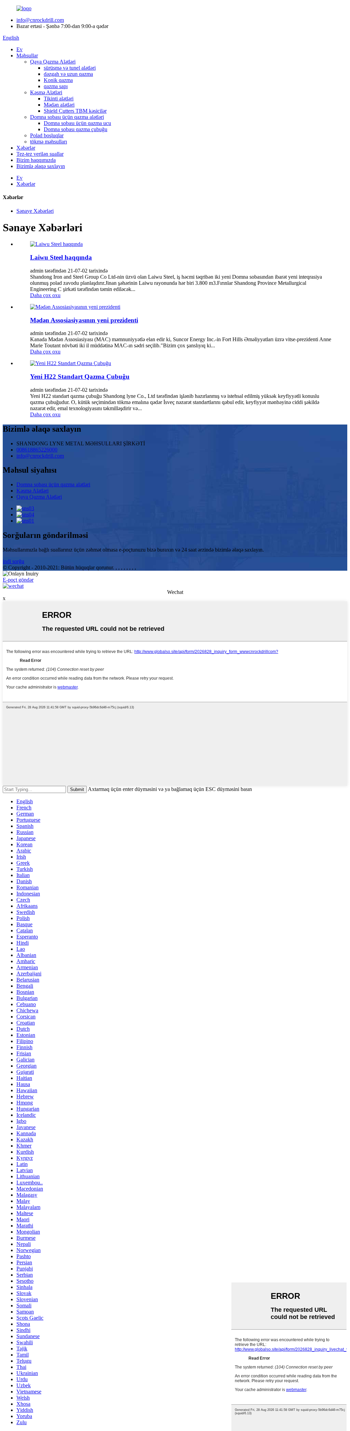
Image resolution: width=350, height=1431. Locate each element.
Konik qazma (58, 80)
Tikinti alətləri (58, 98)
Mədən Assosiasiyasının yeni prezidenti (84, 320)
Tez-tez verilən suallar (40, 154)
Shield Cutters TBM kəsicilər (75, 111)
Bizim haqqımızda (36, 160)
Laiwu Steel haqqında (61, 257)
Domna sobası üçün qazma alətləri (67, 117)
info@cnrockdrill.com (40, 20)
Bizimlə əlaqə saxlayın (40, 166)
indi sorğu (13, 561)
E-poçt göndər (18, 580)
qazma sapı (56, 86)
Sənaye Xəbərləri (35, 211)
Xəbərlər (25, 148)
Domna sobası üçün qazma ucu (77, 123)
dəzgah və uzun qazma (68, 74)
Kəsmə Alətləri (46, 92)
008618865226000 (36, 450)
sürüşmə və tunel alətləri (70, 68)
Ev (19, 49)
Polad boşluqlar (47, 135)
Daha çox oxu (45, 295)
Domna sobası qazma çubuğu (75, 129)
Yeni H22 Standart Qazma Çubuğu (80, 376)
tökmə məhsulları (48, 141)
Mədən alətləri (59, 105)
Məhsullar (27, 55)
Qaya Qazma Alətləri (53, 62)
